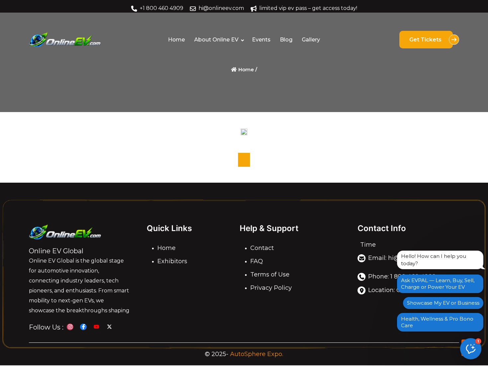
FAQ (256, 261)
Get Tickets (426, 39)
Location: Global (392, 290)
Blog (286, 39)
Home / (247, 69)
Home (176, 39)
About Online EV (216, 39)
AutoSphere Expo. (256, 354)
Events (261, 39)
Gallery (311, 39)
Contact (262, 248)
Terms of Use (269, 274)
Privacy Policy (271, 287)
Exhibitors (172, 261)
